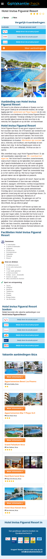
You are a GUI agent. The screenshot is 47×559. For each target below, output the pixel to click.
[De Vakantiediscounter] (27, 538)
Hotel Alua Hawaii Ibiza (15, 508)
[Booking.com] (14, 541)
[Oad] (33, 541)
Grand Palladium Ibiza (15, 444)
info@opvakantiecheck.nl (31, 551)
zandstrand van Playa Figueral (25, 112)
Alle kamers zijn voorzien (31, 140)
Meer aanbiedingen (34, 48)
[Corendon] (14, 538)
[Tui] (8, 538)
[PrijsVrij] (39, 538)
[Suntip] (33, 538)
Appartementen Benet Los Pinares (20, 381)
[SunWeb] (20, 538)
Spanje (6, 18)
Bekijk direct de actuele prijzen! (27, 31)
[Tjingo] (27, 541)
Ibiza (15, 18)
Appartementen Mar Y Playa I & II (20, 413)
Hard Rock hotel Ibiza (14, 476)
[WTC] (20, 541)
